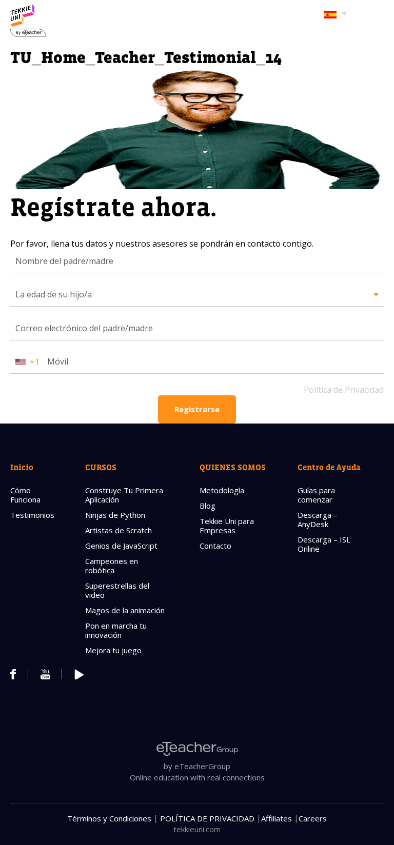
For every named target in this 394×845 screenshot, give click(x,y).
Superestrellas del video (117, 590)
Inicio (21, 467)
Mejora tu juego (113, 650)
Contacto (215, 545)
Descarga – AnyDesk (318, 519)
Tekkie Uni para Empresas (227, 525)
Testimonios (32, 515)
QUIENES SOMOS (233, 467)
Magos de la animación (125, 610)
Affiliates (276, 818)
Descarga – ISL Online (324, 544)
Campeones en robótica (111, 565)
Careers (313, 818)
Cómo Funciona (25, 495)
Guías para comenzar (316, 495)
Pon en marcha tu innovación (116, 630)
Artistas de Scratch (118, 530)
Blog (207, 505)
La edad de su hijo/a (53, 294)
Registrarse (197, 409)
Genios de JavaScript (121, 545)
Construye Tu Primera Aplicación (124, 495)
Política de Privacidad (344, 389)
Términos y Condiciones (109, 818)
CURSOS (100, 467)
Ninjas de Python (115, 515)
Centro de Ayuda (329, 467)
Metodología (222, 490)
